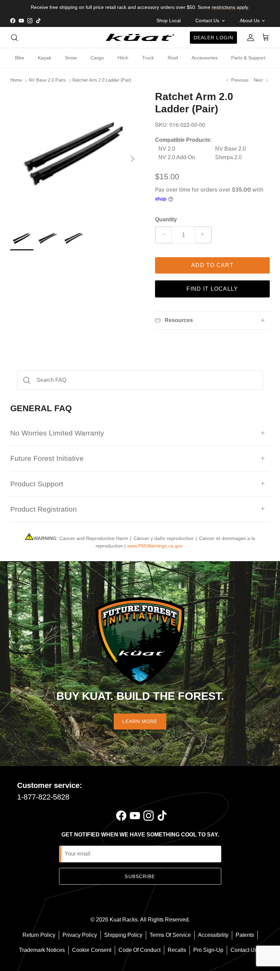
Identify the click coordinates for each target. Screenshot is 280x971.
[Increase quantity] (203, 235)
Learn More (139, 721)
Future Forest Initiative (47, 458)
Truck (148, 57)
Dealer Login (213, 37)
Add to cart (212, 265)
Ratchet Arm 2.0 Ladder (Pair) (101, 80)
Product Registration (43, 509)
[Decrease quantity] (163, 235)
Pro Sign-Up (208, 950)
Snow (71, 57)
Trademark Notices (42, 950)
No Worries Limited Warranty (57, 433)
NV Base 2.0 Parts (47, 80)
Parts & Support (248, 57)
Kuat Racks (124, 920)
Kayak (44, 57)
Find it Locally (212, 289)
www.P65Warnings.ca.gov (155, 546)
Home (16, 80)
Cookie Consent (91, 950)
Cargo (97, 57)
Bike (19, 57)
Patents (245, 935)
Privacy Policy (79, 935)
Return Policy (39, 935)
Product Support (36, 484)
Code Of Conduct (139, 950)
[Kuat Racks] (140, 37)
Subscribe (140, 876)
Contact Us (243, 950)
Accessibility (213, 935)
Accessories (205, 57)
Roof (173, 57)
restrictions (224, 7)
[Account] (249, 37)
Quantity (166, 219)
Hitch (122, 57)
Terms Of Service (170, 935)
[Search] (14, 37)
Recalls (177, 950)
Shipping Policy (123, 935)
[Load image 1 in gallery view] (75, 155)
